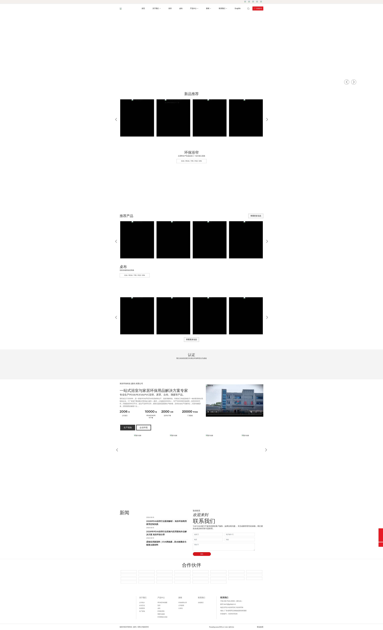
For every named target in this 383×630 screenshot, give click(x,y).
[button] (33, 82)
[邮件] (381, 535)
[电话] (381, 530)
